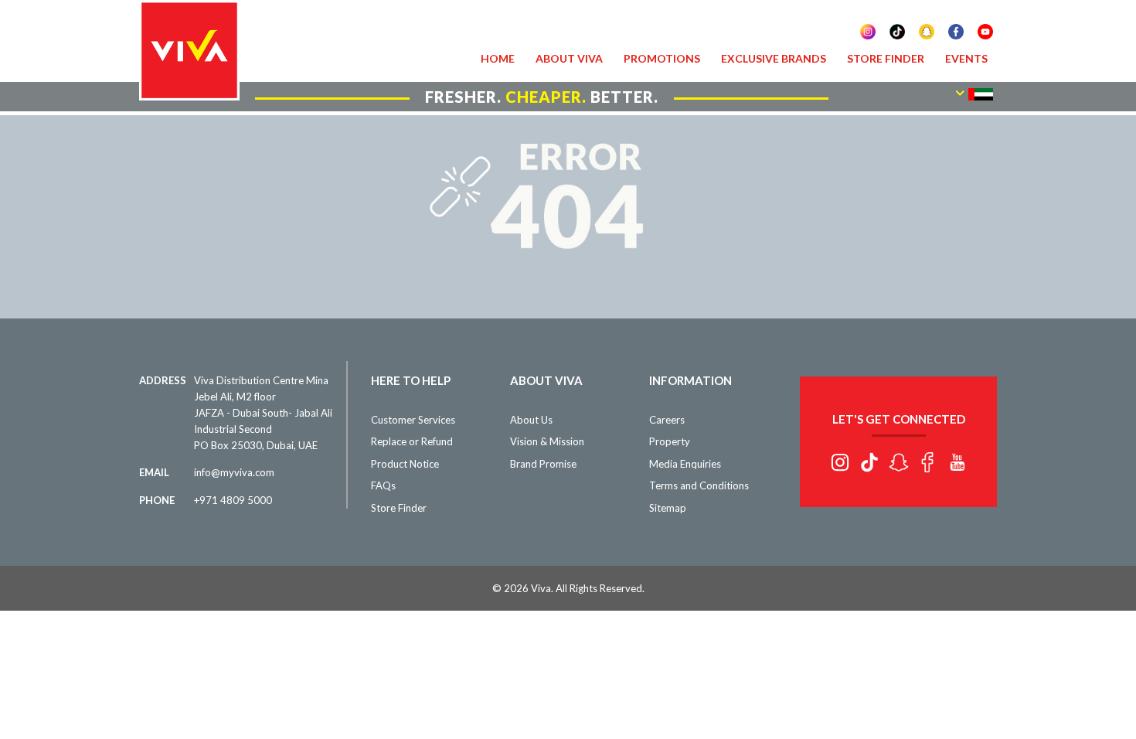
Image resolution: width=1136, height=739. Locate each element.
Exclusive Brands (773, 58)
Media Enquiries (685, 464)
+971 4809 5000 (233, 500)
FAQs (383, 485)
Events (966, 58)
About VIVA (569, 58)
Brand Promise (543, 464)
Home (498, 58)
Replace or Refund (412, 441)
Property (669, 441)
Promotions (662, 58)
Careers (667, 420)
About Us (531, 420)
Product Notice (405, 464)
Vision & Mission (547, 441)
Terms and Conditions (699, 485)
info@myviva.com (234, 472)
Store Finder (885, 58)
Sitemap (667, 508)
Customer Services (413, 420)
